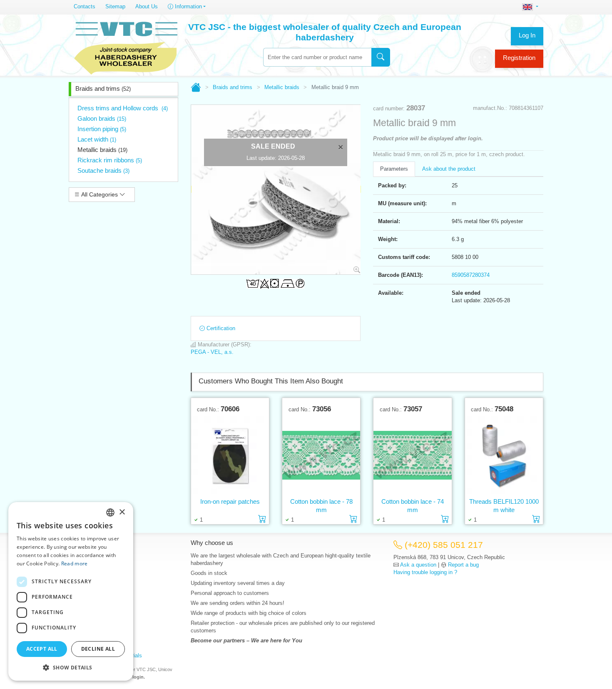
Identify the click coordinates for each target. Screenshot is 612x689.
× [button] (122, 512)
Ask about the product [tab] (448, 169)
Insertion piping (101, 128)
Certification (220, 328)
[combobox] (317, 57)
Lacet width (96, 139)
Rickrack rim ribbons (109, 160)
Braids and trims (103, 88)
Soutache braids (103, 170)
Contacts (84, 6)
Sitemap (115, 6)
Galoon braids (101, 118)
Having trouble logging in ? (425, 572)
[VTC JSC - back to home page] (126, 46)
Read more (74, 563)
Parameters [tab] (394, 169)
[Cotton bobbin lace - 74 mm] (412, 455)
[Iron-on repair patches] (230, 455)
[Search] (380, 57)
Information (187, 6)
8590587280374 (471, 275)
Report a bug (463, 565)
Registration (519, 57)
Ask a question (418, 565)
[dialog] (70, 591)
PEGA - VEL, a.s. (212, 352)
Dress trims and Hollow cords (122, 108)
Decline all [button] (98, 648)
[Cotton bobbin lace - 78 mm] (321, 455)
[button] (71, 667)
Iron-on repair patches (230, 501)
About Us (146, 6)
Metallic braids (102, 149)
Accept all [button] (41, 648)
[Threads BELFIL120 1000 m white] (504, 455)
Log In (527, 35)
